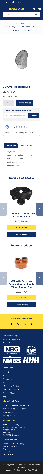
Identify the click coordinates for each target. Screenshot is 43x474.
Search (34, 116)
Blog (4, 396)
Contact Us (7, 379)
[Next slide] (39, 209)
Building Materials (24, 23)
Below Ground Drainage (28, 27)
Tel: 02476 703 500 (11, 454)
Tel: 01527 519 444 (11, 435)
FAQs (5, 382)
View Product (21, 227)
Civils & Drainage (9, 27)
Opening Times (9, 393)
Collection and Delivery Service (16, 405)
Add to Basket (25, 103)
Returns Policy (9, 416)
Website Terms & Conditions (14, 409)
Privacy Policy (8, 412)
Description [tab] (11, 145)
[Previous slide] (3, 209)
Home (12, 23)
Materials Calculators (11, 389)
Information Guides (11, 386)
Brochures (7, 375)
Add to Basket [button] (21, 234)
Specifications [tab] (26, 145)
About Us (6, 372)
